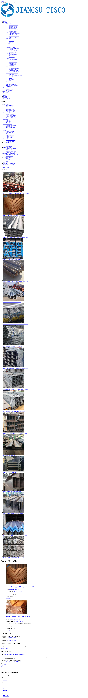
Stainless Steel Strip (13, 31)
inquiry (7, 598)
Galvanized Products (10, 66)
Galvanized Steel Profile (14, 71)
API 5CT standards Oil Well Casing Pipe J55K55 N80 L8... (16, 193)
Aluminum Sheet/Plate (14, 48)
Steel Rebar (8, 81)
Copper (7, 58)
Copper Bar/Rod (12, 64)
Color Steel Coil (12, 74)
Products (5, 22)
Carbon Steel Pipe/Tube (14, 36)
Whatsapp (3, 666)
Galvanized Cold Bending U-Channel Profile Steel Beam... (16, 237)
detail (10, 598)
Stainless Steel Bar (13, 28)
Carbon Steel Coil (13, 34)
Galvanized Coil (12, 69)
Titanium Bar (12, 57)
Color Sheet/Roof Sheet (11, 84)
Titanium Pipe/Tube (13, 54)
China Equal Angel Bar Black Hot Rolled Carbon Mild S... (16, 535)
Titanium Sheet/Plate (13, 55)
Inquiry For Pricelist (5, 648)
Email (2, 665)
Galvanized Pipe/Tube (13, 70)
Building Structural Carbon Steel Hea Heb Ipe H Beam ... (15, 433)
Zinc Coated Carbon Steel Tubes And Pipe (12, 346)
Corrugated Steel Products (11, 83)
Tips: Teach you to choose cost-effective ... (15, 654)
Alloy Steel (8, 38)
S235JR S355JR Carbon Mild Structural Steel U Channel (15, 389)
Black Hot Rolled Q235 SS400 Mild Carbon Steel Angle (15, 557)
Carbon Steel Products (11, 32)
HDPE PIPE (9, 86)
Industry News (9, 90)
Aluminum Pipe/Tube (13, 50)
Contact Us (5, 92)
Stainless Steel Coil (13, 27)
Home (4, 21)
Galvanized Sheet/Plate (14, 68)
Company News (9, 89)
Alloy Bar (11, 42)
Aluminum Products (10, 47)
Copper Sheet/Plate (13, 59)
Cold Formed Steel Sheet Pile (9, 472)
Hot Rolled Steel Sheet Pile (9, 455)
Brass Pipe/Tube (12, 60)
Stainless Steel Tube (13, 26)
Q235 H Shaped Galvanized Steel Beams (12, 302)
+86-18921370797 (12, 637)
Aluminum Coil (12, 52)
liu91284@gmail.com (14, 589)
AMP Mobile (18, 661)
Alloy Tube (11, 39)
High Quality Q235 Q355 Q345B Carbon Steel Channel (15, 368)
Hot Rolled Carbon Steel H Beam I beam (12, 491)
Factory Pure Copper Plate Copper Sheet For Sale (14, 215)
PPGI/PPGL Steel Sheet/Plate (15, 75)
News (4, 87)
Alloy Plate (11, 41)
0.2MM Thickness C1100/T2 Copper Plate (18, 616)
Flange (10, 78)
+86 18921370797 (17, 591)
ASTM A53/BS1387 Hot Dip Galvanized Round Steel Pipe (16, 324)
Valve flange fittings (10, 76)
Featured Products (4, 661)
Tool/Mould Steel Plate (14, 44)
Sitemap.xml (12, 661)
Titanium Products (10, 53)
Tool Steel (8, 43)
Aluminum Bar (12, 49)
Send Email (3, 664)
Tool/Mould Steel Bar (13, 46)
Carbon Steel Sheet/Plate (14, 33)
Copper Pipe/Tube (13, 62)
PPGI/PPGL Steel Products (12, 73)
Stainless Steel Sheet (13, 25)
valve (10, 80)
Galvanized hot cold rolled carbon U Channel (13, 259)
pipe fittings (11, 79)
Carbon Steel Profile (13, 37)
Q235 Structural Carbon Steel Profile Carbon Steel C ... (15, 411)
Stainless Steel (9, 23)
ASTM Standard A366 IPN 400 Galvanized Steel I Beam (15, 281)
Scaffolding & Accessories (12, 85)
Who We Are (6, 91)
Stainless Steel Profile (13, 29)
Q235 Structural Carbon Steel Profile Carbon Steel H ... (15, 513)
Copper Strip (11, 65)
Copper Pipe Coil (12, 63)
